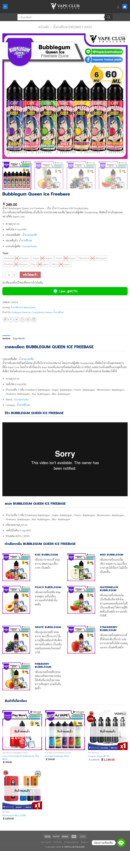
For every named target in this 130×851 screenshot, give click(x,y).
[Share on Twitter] (16, 319)
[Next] (121, 96)
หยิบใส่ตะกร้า (30, 274)
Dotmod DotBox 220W (14, 815)
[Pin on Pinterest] (28, 319)
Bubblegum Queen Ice (21, 312)
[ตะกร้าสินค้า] (124, 6)
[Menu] (5, 6)
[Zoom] (6, 155)
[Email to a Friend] (22, 319)
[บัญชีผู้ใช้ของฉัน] (118, 6)
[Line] (121, 842)
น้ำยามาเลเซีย (29, 235)
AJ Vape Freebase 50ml (57, 756)
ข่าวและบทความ (71, 842)
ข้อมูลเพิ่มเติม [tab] (19, 338)
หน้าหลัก (43, 27)
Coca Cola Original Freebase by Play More (20, 757)
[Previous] (9, 96)
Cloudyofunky (29, 246)
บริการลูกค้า (46, 842)
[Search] (109, 17)
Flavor (5, 253)
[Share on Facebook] (11, 319)
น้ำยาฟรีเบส (25, 240)
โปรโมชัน (58, 842)
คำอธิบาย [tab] (6, 338)
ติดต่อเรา (85, 842)
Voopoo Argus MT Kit (99, 756)
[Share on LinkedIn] (33, 319)
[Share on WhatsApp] (5, 319)
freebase (48, 312)
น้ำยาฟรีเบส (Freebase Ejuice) (72, 27)
